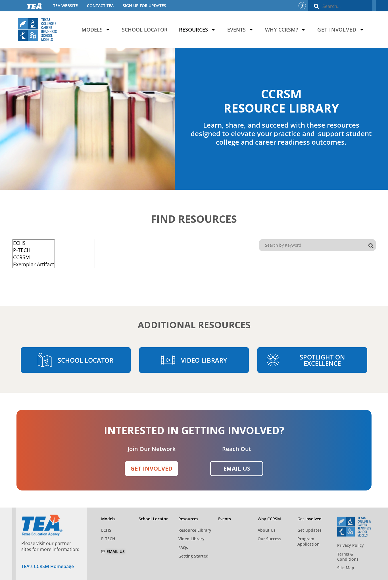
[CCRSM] (33, 257)
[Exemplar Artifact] (33, 264)
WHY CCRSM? (281, 29)
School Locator (153, 518)
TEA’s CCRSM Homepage (47, 566)
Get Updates (309, 530)
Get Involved (336, 29)
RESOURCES (193, 29)
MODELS (92, 29)
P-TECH (108, 538)
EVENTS (236, 29)
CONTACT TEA (100, 5)
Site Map (345, 567)
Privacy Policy (350, 545)
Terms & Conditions (347, 556)
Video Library (191, 538)
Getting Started (193, 556)
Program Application (308, 541)
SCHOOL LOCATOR (145, 29)
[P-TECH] (33, 250)
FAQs (183, 547)
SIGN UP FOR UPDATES (144, 5)
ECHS (106, 530)
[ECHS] (33, 243)
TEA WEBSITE (65, 5)
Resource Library (194, 530)
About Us (267, 530)
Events (224, 518)
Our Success (269, 538)
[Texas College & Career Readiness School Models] (37, 29)
